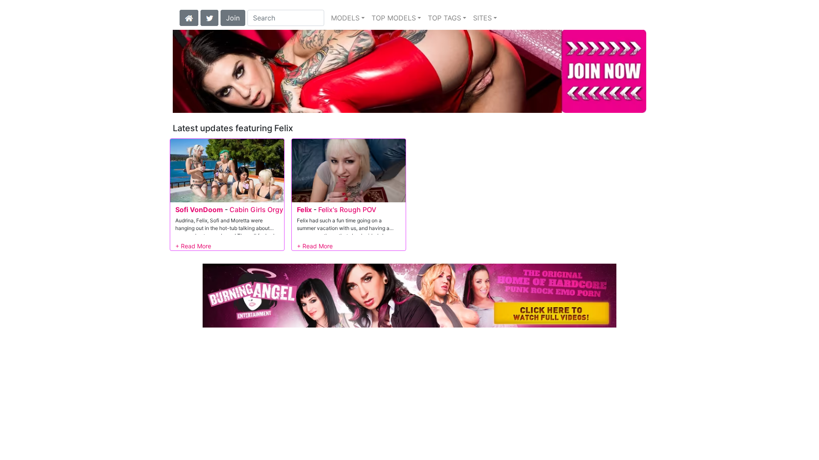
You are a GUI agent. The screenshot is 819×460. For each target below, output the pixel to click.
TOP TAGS (444, 18)
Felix (304, 209)
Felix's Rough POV (347, 209)
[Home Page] (189, 17)
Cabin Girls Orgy (256, 209)
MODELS (345, 18)
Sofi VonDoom (199, 209)
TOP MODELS (394, 18)
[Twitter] (209, 17)
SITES (482, 18)
